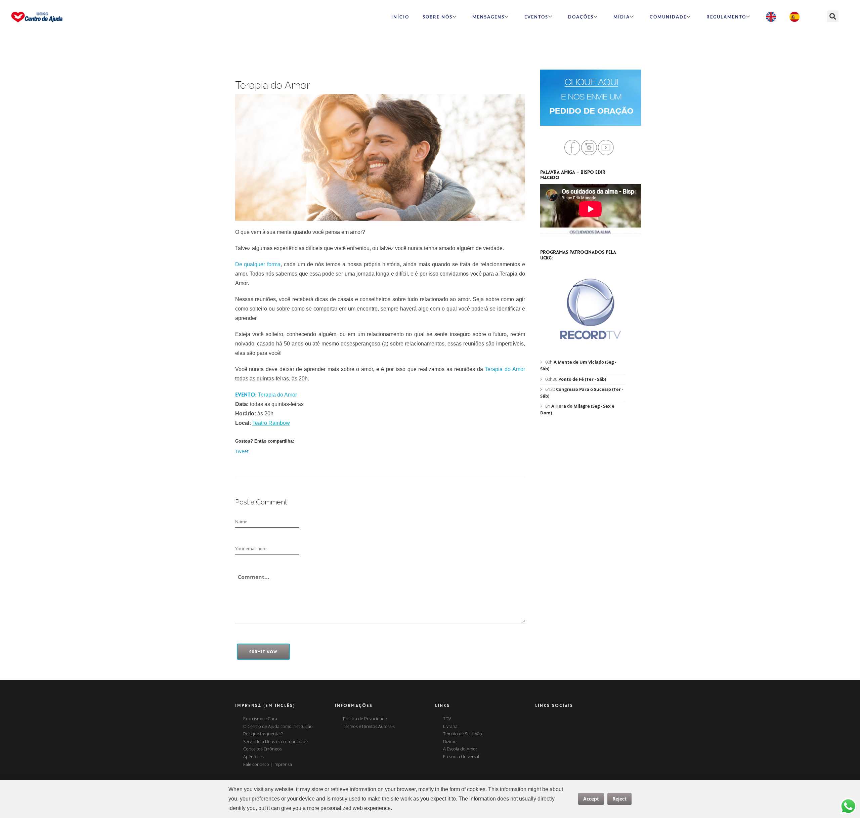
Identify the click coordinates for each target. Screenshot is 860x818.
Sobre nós (438, 16)
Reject (619, 798)
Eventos (536, 16)
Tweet (242, 451)
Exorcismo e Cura (260, 719)
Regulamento (726, 16)
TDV (447, 719)
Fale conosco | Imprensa (267, 764)
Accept (591, 798)
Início (400, 16)
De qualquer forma (258, 264)
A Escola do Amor (460, 749)
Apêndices (253, 757)
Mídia (621, 16)
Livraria (450, 726)
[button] (832, 16)
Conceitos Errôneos (262, 749)
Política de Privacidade (365, 719)
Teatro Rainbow (271, 423)
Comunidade (668, 16)
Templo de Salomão (462, 734)
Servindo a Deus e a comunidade (275, 741)
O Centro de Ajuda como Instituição (278, 726)
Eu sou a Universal (461, 757)
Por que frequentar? (263, 734)
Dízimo (450, 741)
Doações (581, 16)
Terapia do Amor (505, 369)
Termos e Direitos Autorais (369, 726)
